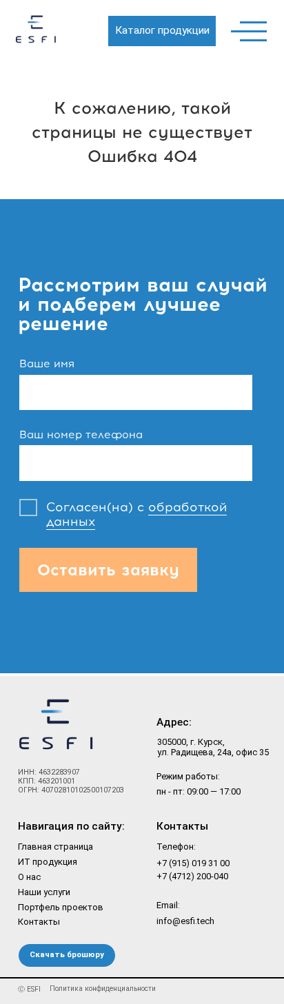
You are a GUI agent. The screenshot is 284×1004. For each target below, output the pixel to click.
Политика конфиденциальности (103, 988)
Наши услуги (44, 892)
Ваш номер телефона (81, 434)
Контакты (39, 921)
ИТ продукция (47, 862)
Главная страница (55, 846)
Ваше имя (46, 363)
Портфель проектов (60, 907)
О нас (29, 877)
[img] (37, 34)
